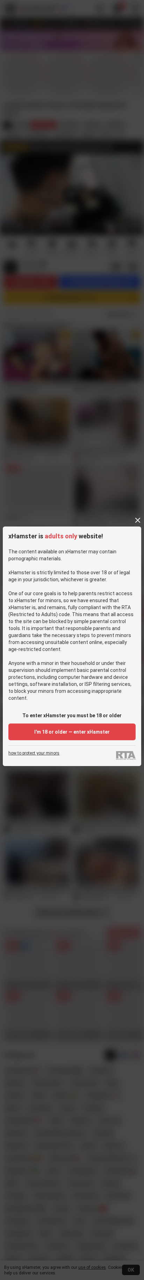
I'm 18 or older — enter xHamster (72, 732)
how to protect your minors (33, 753)
